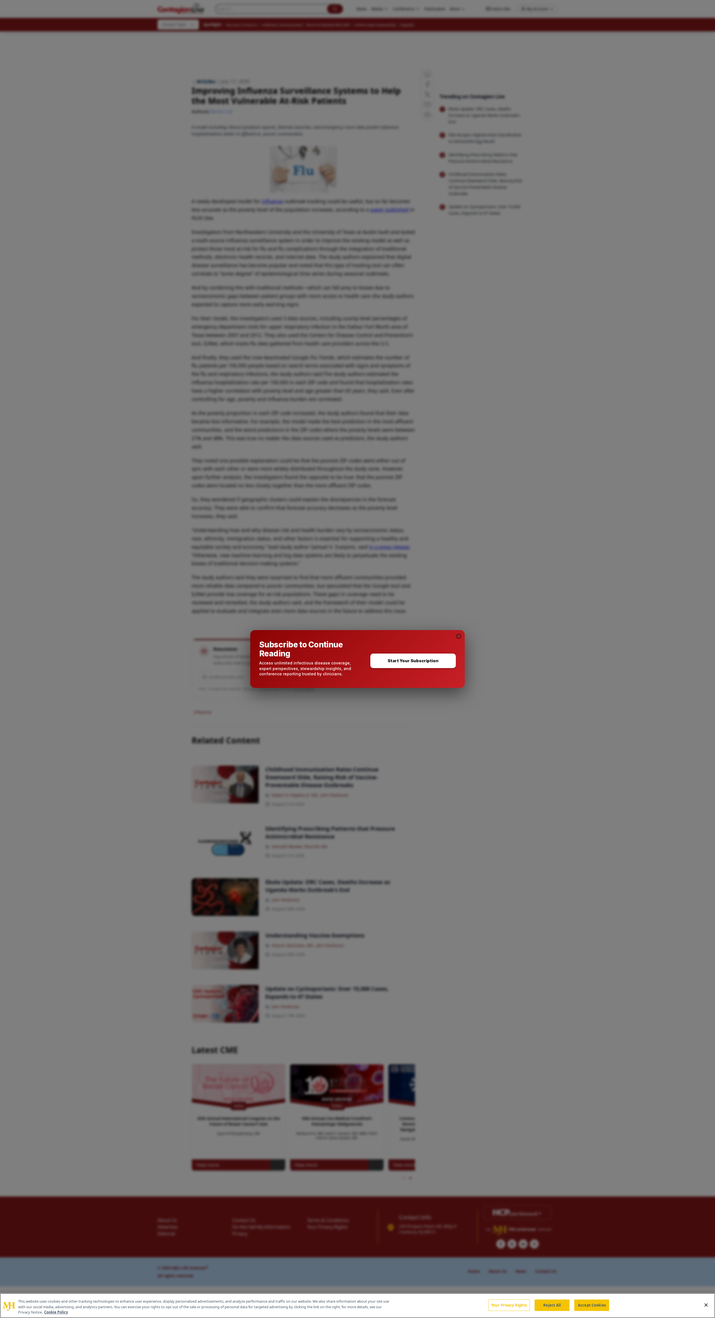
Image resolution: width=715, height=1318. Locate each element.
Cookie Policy (56, 1312)
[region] (357, 1305)
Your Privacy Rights (509, 1304)
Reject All (552, 1304)
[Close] (706, 1305)
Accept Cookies (592, 1304)
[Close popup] (458, 636)
